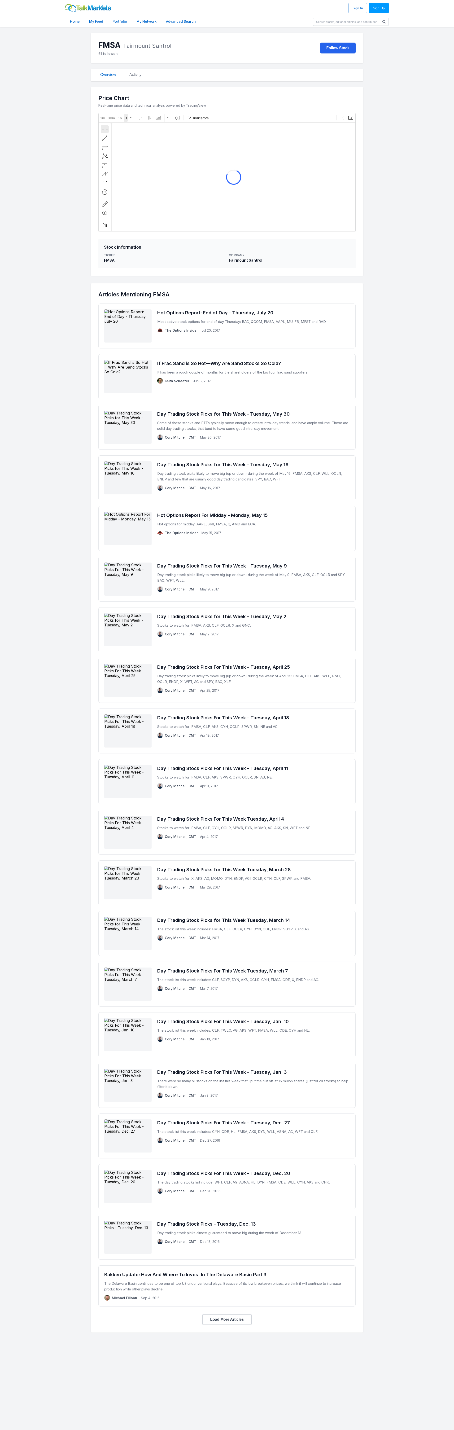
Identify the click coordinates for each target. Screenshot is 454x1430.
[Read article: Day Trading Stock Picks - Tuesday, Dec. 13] (227, 1237)
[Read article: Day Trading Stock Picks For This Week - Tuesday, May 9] (227, 579)
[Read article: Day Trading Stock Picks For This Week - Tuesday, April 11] (227, 781)
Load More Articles (227, 1319)
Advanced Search (181, 21)
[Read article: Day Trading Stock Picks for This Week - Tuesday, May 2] (227, 629)
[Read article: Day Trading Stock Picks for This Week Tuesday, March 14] (227, 933)
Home (75, 21)
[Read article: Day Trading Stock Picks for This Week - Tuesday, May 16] (227, 478)
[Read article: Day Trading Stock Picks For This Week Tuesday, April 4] (227, 832)
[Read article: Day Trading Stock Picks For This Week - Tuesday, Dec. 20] (227, 1186)
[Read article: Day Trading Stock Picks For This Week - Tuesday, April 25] (227, 680)
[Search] (384, 22)
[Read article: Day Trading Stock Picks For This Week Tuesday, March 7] (227, 984)
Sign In (358, 8)
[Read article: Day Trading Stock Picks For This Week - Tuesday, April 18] (227, 731)
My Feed (96, 21)
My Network (146, 21)
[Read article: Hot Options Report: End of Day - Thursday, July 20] (227, 326)
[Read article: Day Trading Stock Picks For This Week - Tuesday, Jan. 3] (227, 1085)
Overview (108, 75)
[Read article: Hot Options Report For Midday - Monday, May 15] (227, 528)
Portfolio (120, 21)
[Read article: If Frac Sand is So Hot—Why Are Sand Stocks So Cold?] (227, 376)
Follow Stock (337, 48)
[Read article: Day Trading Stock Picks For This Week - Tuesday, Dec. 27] (227, 1136)
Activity (135, 75)
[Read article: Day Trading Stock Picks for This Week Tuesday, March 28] (227, 883)
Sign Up (379, 8)
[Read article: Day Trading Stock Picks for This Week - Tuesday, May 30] (227, 427)
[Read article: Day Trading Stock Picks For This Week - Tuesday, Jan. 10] (227, 1034)
